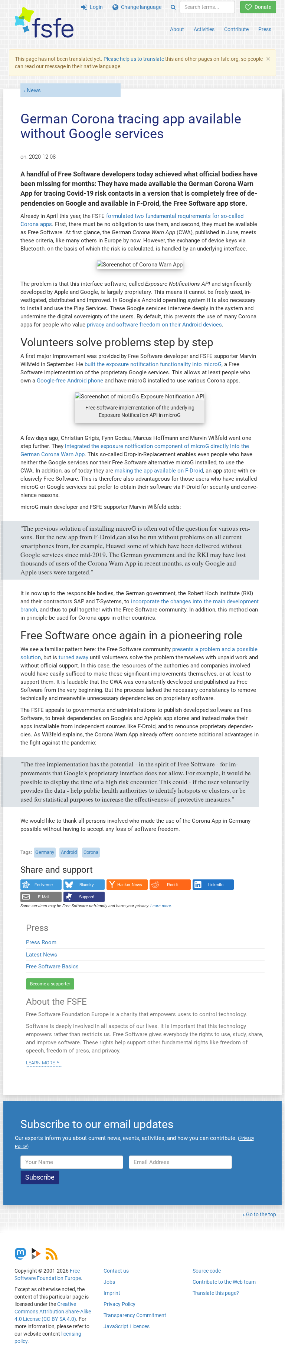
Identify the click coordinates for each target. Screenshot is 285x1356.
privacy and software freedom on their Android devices (154, 324)
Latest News (41, 954)
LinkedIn (215, 884)
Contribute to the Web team (224, 1282)
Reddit (172, 884)
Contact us (116, 1271)
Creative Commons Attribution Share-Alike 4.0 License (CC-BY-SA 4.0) (52, 1311)
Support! (86, 897)
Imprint (112, 1293)
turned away (73, 657)
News (34, 90)
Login (95, 7)
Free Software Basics (52, 966)
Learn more (40, 1062)
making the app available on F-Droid (159, 470)
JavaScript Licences (127, 1326)
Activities (204, 29)
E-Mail (43, 897)
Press (264, 29)
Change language (139, 7)
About (177, 29)
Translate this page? (216, 1293)
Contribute (236, 29)
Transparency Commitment (135, 1315)
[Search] (173, 7)
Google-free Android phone (70, 380)
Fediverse (44, 884)
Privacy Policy (119, 1304)
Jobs (109, 1282)
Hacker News (129, 884)
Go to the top (261, 1214)
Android (69, 852)
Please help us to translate (134, 59)
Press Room (41, 942)
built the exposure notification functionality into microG (153, 364)
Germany (44, 852)
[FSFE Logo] (44, 23)
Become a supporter (50, 984)
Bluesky (86, 884)
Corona (90, 852)
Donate (261, 7)
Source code (207, 1271)
